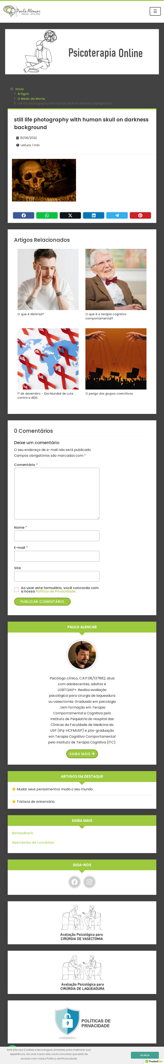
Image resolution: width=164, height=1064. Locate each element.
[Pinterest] (140, 215)
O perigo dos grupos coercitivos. (109, 394)
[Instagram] (89, 882)
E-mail (21, 547)
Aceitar (144, 1055)
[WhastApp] (46, 215)
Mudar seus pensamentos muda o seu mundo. (55, 789)
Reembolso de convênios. (33, 842)
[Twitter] (70, 215)
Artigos (23, 94)
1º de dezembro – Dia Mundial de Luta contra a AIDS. (45, 396)
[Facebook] (23, 215)
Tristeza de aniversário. (36, 801)
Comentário (26, 464)
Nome (20, 527)
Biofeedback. (23, 833)
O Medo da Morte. (31, 99)
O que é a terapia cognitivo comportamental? (105, 316)
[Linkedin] (93, 215)
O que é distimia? (31, 314)
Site (17, 568)
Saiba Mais (80, 753)
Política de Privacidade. (56, 591)
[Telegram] (116, 215)
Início (19, 89)
